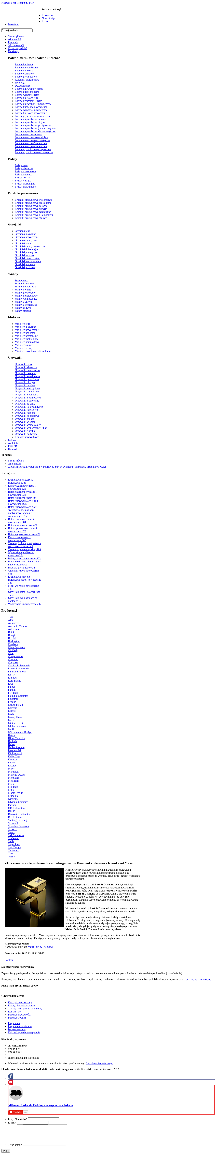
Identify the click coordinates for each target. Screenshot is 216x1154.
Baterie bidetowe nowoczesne (31, 113)
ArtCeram (13, 629)
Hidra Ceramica (16, 738)
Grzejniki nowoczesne (27, 237)
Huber (11, 744)
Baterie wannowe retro (27, 94)
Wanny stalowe (23, 310)
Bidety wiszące (23, 180)
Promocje (13, 42)
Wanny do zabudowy (26, 295)
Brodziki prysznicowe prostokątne (33, 202)
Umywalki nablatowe (26, 409)
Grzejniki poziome (25, 267)
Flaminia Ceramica (18, 695)
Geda (11, 714)
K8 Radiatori (15, 753)
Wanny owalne (23, 289)
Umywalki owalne (25, 385)
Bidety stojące (22, 177)
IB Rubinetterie (16, 747)
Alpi (10, 620)
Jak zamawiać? (16, 45)
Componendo (15, 656)
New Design (48, 18)
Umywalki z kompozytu (28, 397)
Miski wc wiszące (24, 348)
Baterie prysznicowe (26, 76)
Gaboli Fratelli (15, 704)
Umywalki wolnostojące (28, 424)
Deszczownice (22, 85)
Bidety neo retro (23, 174)
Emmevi (12, 677)
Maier (11, 768)
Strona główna (16, 36)
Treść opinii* (15, 1144)
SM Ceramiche (16, 835)
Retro (45, 21)
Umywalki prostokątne (27, 379)
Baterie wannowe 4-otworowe (31, 146)
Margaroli (13, 771)
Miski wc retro (22, 323)
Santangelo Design (18, 820)
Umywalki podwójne (26, 434)
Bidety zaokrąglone (25, 186)
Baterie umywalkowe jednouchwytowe (36, 128)
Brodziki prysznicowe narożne (31, 205)
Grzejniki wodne (24, 243)
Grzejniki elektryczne (26, 240)
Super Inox (14, 844)
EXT (11, 683)
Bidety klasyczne (24, 168)
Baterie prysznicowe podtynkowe (33, 149)
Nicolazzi (13, 798)
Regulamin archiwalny (20, 1026)
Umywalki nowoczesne (27, 370)
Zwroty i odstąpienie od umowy (25, 1008)
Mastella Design (16, 774)
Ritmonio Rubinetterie (20, 814)
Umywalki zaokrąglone (27, 388)
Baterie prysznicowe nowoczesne (32, 116)
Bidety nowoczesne (25, 171)
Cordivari (13, 659)
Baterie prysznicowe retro (28, 100)
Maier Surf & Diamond (40, 946)
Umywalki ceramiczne (27, 391)
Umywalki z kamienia (26, 394)
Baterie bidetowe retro (26, 97)
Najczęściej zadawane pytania (24, 1032)
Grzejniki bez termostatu (28, 261)
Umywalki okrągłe (25, 382)
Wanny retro (21, 280)
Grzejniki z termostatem (27, 258)
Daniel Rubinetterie (18, 668)
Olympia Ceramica (18, 802)
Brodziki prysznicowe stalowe (31, 218)
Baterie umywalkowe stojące (30, 122)
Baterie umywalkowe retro (29, 88)
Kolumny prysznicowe (27, 79)
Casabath (13, 644)
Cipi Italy (13, 650)
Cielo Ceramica (16, 647)
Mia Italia (13, 786)
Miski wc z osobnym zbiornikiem (32, 351)
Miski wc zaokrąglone (26, 338)
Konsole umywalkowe (27, 437)
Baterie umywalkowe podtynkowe (33, 125)
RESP (11, 811)
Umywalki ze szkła (25, 403)
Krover (12, 762)
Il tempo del (14, 750)
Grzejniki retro (22, 230)
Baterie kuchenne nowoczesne (31, 106)
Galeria (12, 440)
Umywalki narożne (25, 412)
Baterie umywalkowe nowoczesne (33, 103)
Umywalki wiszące (25, 421)
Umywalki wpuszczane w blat (31, 427)
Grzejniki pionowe (25, 264)
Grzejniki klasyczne (25, 234)
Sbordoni (13, 823)
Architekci (13, 443)
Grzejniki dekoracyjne (26, 249)
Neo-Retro (13, 24)
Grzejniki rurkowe (24, 255)
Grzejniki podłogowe (26, 252)
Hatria (11, 735)
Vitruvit (12, 856)
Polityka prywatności (19, 1014)
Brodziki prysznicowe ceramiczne (33, 211)
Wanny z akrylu (23, 301)
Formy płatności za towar (21, 1005)
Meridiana (13, 777)
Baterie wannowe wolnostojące (31, 137)
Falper (11, 686)
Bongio (12, 635)
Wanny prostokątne (25, 292)
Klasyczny (47, 15)
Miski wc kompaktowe (27, 342)
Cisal (11, 653)
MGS (11, 783)
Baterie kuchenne (24, 64)
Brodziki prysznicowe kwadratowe (33, 199)
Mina (11, 789)
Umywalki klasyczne (26, 367)
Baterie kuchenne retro (27, 91)
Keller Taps (14, 756)
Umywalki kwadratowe (27, 376)
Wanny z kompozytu (26, 304)
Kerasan (12, 759)
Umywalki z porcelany (27, 400)
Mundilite (13, 795)
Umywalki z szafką (25, 430)
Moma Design (15, 792)
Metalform (13, 780)
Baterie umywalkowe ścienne (30, 119)
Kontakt (12, 449)
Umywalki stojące (24, 418)
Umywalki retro (23, 364)
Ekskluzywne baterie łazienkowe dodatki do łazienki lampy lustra (21, 17)
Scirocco (12, 829)
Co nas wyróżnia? (17, 48)
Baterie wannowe (24, 73)
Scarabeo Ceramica (18, 826)
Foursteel (13, 698)
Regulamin (14, 1023)
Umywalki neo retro (25, 373)
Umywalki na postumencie (29, 406)
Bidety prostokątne (25, 183)
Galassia (12, 707)
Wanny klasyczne (24, 283)
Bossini (12, 638)
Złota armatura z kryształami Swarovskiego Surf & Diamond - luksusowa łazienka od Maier (57, 466)
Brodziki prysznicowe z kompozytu (34, 214)
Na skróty (13, 51)
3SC (10, 617)
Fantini (12, 689)
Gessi (11, 720)
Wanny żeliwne (23, 307)
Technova (13, 850)
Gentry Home (15, 717)
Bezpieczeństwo (16, 1029)
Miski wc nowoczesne (27, 329)
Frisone (12, 701)
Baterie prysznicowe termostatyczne (34, 152)
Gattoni (12, 711)
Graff (11, 729)
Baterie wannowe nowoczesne (31, 110)
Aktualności (14, 39)
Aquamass (13, 623)
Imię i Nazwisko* (17, 1119)
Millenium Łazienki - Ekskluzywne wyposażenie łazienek (40, 1105)
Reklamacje (14, 1011)
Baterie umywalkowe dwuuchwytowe (35, 131)
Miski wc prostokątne (26, 335)
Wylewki (19, 82)
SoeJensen (13, 838)
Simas (11, 832)
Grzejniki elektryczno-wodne (30, 246)
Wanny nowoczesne (25, 286)
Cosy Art (13, 662)
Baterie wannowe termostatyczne (32, 140)
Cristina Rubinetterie (19, 665)
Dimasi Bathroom (17, 671)
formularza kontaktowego (99, 1063)
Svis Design (14, 847)
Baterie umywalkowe (26, 67)
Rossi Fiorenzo (16, 817)
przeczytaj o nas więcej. (199, 979)
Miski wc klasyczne (25, 326)
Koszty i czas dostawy (20, 1002)
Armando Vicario (17, 626)
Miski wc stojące (24, 345)
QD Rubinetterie (17, 808)
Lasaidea (13, 765)
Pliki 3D (12, 446)
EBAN (12, 674)
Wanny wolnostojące (26, 298)
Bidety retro (21, 165)
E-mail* (12, 1122)
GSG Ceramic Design (20, 732)
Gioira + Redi (15, 723)
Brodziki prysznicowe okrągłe (31, 208)
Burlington (14, 641)
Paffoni (12, 805)
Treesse (12, 853)
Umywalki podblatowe (27, 415)
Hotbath (12, 741)
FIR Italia (13, 692)
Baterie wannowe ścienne (28, 134)
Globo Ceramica (17, 726)
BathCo (12, 632)
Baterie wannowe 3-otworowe (31, 143)
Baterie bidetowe (24, 70)
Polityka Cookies (17, 1017)
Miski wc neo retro (25, 332)
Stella (11, 841)
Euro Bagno (14, 680)
